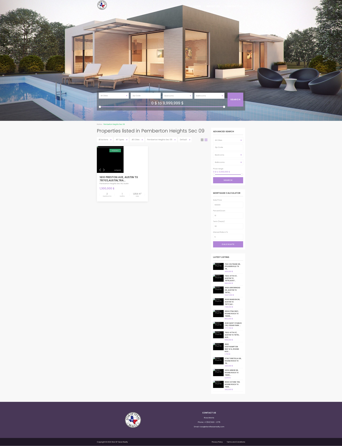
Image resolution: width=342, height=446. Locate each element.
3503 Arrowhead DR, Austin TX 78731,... (232, 290)
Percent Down (219, 211)
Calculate (228, 244)
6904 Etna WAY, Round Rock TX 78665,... (232, 313)
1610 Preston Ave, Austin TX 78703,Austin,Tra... (119, 178)
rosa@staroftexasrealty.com (211, 426)
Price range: (145, 104)
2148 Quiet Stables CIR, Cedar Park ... (233, 324)
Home (197, 6)
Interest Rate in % (220, 232)
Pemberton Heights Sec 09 (111, 183)
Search (228, 180)
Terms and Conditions (236, 442)
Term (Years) (219, 221)
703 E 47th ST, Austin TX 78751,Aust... (231, 278)
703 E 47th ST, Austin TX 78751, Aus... (232, 334)
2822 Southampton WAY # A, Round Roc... (232, 347)
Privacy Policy (217, 442)
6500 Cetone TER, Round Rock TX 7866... (232, 384)
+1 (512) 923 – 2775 (212, 422)
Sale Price (217, 200)
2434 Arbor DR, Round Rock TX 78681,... (231, 372)
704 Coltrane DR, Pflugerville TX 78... (232, 266)
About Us (213, 6)
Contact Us (234, 6)
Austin (126, 183)
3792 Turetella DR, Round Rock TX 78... (233, 360)
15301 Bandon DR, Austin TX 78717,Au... (232, 301)
